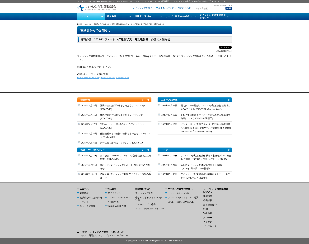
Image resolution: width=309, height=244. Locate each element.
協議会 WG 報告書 (117, 206)
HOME (79, 24)
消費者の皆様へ (143, 16)
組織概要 (207, 196)
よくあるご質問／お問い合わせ (108, 232)
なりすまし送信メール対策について (182, 193)
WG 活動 (207, 213)
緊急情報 (115, 100)
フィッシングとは (144, 193)
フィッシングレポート (119, 197)
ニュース (84, 16)
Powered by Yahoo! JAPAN (223, 6)
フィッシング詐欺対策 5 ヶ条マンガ (149, 209)
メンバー (207, 217)
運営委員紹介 (210, 205)
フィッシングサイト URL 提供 (183, 197)
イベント (195, 150)
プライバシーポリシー (116, 235)
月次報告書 (113, 202)
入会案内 (207, 222)
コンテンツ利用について (89, 235)
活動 (205, 209)
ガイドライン (114, 193)
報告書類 (112, 16)
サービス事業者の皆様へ (179, 16)
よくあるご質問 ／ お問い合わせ (174, 8)
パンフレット (210, 226)
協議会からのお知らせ (102, 24)
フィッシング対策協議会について (213, 16)
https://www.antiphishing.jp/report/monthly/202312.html (103, 77)
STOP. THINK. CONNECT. (181, 202)
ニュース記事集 (195, 100)
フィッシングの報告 (142, 8)
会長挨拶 (207, 200)
